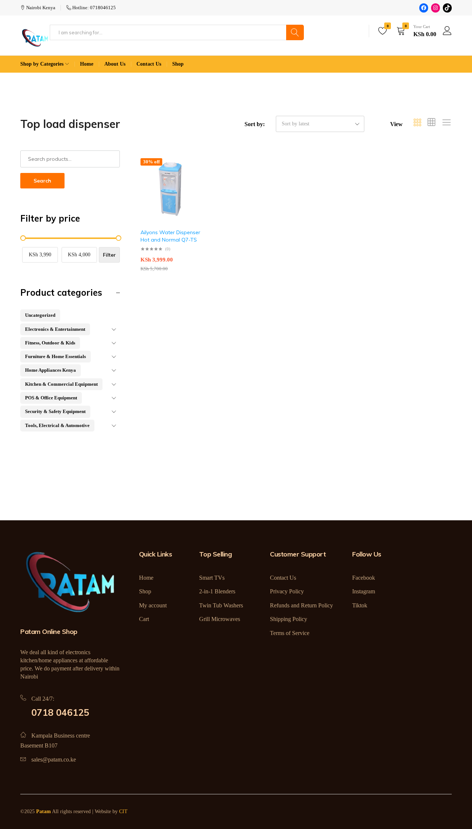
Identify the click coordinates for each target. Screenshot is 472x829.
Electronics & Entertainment (55, 329)
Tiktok (359, 605)
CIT (123, 811)
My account (153, 605)
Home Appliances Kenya (50, 370)
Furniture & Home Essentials (55, 356)
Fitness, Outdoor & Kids (50, 343)
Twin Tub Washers (221, 605)
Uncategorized (40, 315)
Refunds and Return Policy (301, 605)
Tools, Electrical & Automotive (57, 425)
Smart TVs (212, 578)
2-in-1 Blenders (217, 591)
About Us (114, 64)
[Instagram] (435, 8)
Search (42, 180)
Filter (109, 255)
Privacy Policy (287, 591)
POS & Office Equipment (51, 397)
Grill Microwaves (219, 619)
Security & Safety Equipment (55, 411)
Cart (144, 619)
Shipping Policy (288, 619)
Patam (43, 811)
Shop (178, 64)
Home (86, 64)
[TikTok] (447, 8)
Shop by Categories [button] (41, 64)
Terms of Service (289, 633)
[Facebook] (423, 8)
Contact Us (148, 64)
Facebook (363, 578)
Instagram (363, 591)
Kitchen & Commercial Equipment (61, 384)
